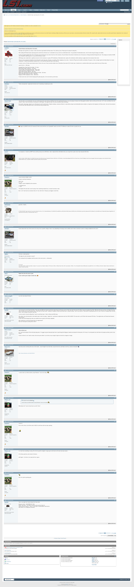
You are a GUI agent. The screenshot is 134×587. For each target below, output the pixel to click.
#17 (115, 421)
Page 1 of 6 (102, 39)
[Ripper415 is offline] (9, 352)
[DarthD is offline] (8, 314)
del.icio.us (8, 559)
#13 (115, 327)
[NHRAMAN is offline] (8, 210)
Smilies (93, 559)
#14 (115, 344)
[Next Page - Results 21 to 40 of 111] (112, 39)
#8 (115, 226)
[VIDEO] (93, 561)
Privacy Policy (55, 10)
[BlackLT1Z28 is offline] (9, 107)
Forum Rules (94, 564)
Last (114, 39)
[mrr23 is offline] (10, 158)
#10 (115, 271)
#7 (115, 202)
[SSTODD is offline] (9, 132)
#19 (115, 472)
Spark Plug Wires (8, 550)
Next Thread (63, 538)
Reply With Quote (113, 79)
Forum (13, 10)
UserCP (25, 10)
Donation (39, 25)
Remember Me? (109, 2)
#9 (115, 252)
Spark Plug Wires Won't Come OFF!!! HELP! (15, 547)
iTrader (48, 10)
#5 (115, 149)
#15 (115, 370)
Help (122, 0)
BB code (93, 557)
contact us (35, 36)
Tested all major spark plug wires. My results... (16, 41)
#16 (115, 397)
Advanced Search (127, 11)
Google (7, 563)
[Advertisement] (67, 19)
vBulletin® (66, 584)
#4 (115, 124)
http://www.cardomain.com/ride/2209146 (26, 353)
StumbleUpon (8, 561)
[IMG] (93, 560)
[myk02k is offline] (9, 54)
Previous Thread (57, 538)
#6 (115, 175)
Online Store (42, 10)
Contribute (36, 10)
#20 (115, 500)
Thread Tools (113, 43)
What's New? (7, 10)
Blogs (19, 10)
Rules (31, 10)
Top (115, 535)
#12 (115, 308)
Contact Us (122, 579)
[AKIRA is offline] (7, 257)
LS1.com (126, 579)
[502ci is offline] (9, 278)
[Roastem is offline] (8, 183)
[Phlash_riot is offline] (8, 405)
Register (127, 0)
